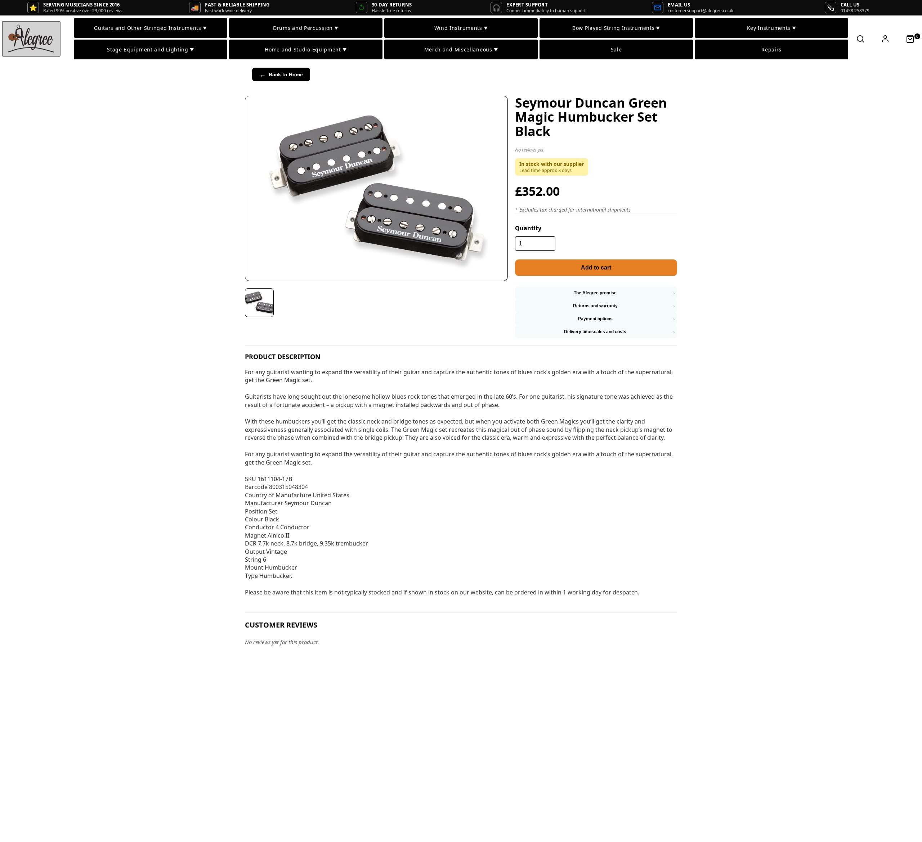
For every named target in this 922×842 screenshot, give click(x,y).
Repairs (771, 49)
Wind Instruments (461, 27)
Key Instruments (771, 27)
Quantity (528, 228)
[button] (596, 151)
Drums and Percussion (306, 27)
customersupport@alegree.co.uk (700, 11)
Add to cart (596, 267)
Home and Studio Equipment (305, 49)
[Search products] (860, 39)
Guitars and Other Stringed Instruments (150, 27)
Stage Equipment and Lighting (150, 49)
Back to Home (281, 74)
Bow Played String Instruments (616, 27)
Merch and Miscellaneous (461, 49)
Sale (616, 49)
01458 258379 (855, 11)
